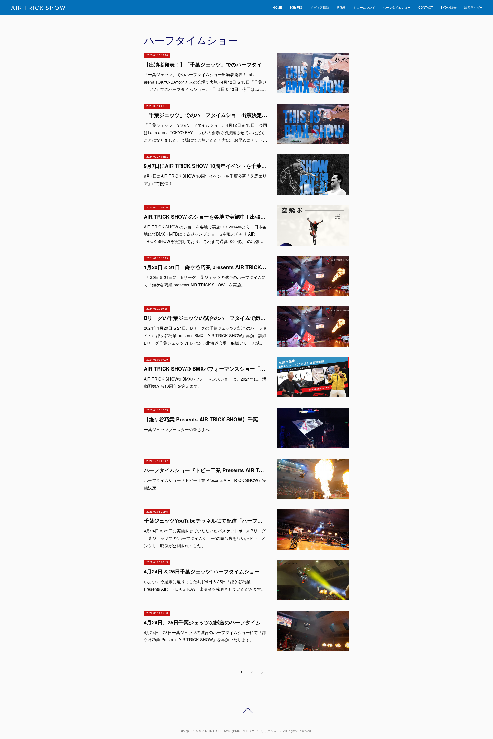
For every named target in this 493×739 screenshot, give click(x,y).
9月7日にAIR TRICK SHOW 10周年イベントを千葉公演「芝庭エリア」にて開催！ (205, 165)
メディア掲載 (319, 7)
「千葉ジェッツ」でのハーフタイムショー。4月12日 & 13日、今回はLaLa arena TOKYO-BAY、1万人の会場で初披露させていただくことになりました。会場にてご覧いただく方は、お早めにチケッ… (205, 132)
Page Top (246, 710)
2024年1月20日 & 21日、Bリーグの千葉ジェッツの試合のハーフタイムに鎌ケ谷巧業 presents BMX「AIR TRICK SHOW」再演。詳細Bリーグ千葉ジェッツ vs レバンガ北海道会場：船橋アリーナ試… (205, 335)
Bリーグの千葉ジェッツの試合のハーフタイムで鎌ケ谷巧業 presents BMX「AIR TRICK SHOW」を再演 (205, 318)
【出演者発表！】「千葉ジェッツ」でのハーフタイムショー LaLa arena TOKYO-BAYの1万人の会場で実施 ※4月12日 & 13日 (205, 64)
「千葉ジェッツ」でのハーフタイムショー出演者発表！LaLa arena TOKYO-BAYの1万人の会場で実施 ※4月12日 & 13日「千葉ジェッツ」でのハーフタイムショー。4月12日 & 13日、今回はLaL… (205, 82)
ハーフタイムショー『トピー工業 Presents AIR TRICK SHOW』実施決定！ (205, 470)
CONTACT (425, 7)
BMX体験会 (449, 7)
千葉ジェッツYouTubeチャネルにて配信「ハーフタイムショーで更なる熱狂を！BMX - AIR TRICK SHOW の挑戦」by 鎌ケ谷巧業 (205, 520)
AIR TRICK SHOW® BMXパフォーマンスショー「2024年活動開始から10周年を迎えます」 (205, 368)
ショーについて (364, 7)
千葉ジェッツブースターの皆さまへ (177, 429)
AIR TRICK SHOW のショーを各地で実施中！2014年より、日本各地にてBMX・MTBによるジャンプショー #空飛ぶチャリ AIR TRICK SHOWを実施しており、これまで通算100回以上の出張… (205, 234)
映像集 (341, 7)
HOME (277, 7)
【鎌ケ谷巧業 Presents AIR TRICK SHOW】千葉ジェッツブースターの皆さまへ (205, 419)
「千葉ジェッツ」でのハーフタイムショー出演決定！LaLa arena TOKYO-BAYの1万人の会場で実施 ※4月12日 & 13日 (205, 115)
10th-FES (296, 7)
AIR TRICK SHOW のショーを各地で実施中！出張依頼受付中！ (205, 216)
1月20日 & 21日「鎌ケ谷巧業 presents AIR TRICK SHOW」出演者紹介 (205, 267)
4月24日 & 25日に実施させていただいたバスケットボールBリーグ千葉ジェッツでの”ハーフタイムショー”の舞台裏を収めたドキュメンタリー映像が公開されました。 (205, 538)
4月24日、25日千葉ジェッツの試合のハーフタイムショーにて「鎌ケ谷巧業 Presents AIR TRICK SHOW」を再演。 (205, 622)
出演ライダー (473, 7)
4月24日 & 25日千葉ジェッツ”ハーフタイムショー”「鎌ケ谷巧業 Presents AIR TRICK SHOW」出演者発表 (205, 571)
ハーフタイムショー (397, 7)
